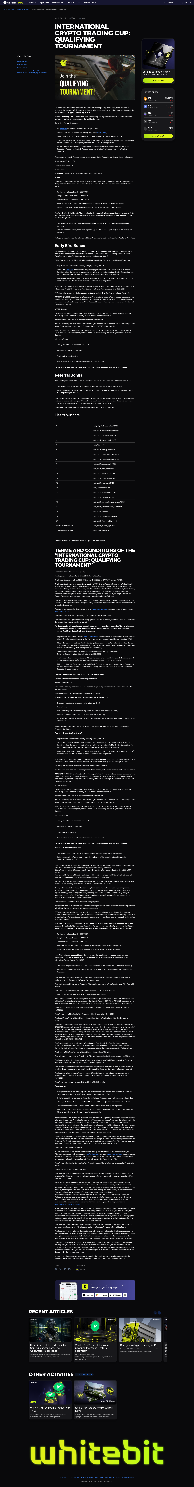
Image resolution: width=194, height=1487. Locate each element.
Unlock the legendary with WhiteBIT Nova (95, 1409)
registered (63, 129)
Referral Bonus (22, 65)
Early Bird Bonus (22, 62)
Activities (11, 9)
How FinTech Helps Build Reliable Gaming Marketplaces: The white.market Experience (48, 1348)
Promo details (158, 80)
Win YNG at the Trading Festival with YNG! (50, 1409)
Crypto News (74, 1477)
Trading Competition (23, 9)
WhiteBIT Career (128, 1477)
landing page (101, 133)
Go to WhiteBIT (158, 136)
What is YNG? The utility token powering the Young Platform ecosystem (92, 1348)
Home (4, 9)
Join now (69, 270)
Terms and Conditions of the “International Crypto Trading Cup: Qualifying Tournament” (32, 71)
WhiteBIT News (87, 1477)
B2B (118, 1477)
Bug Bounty (109, 1477)
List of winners (22, 68)
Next (159, 1313)
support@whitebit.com (100, 609)
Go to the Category (84, 1374)
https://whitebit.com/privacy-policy (67, 1204)
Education (99, 1477)
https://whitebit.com (62, 611)
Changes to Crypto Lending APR (138, 1345)
